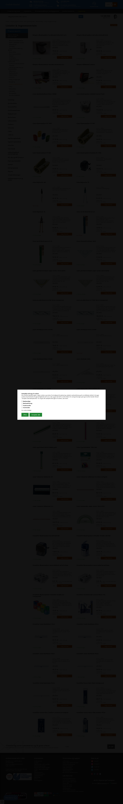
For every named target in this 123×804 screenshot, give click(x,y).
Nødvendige (26, 401)
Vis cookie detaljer (26, 410)
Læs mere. (65, 398)
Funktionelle (27, 405)
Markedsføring (27, 403)
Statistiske (26, 407)
